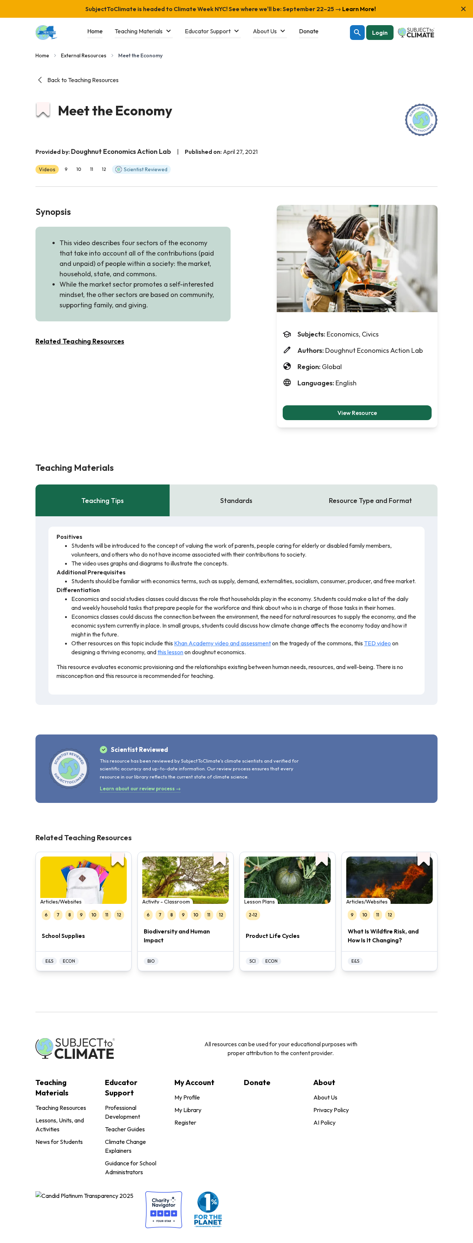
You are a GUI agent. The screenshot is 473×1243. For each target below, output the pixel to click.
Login (380, 32)
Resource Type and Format (370, 500)
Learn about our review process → (140, 788)
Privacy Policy (331, 1110)
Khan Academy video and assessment (222, 643)
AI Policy (324, 1122)
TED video (377, 643)
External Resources (83, 55)
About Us (325, 1097)
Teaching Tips (102, 500)
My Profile (187, 1097)
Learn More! (358, 9)
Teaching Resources (60, 1107)
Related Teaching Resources (79, 341)
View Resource (357, 412)
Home (42, 55)
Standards (236, 500)
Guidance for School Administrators (130, 1167)
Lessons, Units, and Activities (59, 1125)
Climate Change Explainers (125, 1146)
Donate (257, 1082)
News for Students (59, 1141)
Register (185, 1122)
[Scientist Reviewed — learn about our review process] (421, 120)
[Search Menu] (357, 32)
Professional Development (122, 1112)
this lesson (170, 652)
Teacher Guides (125, 1129)
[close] (463, 9)
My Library (187, 1110)
